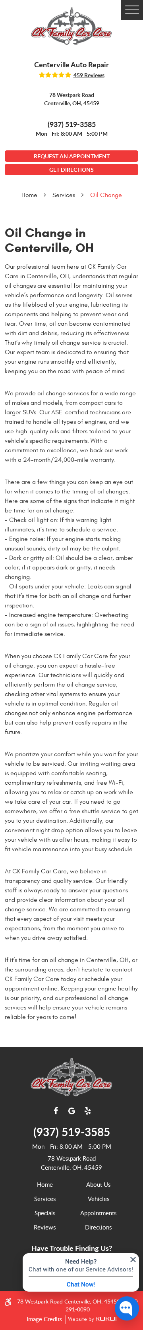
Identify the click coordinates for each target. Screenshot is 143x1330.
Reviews (45, 1227)
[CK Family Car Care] (71, 26)
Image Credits (45, 1319)
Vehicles (98, 1199)
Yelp (87, 1111)
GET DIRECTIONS (71, 169)
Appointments (98, 1213)
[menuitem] (45, 1184)
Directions (98, 1227)
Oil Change (106, 195)
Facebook (56, 1111)
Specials (45, 1213)
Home (29, 195)
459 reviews (88, 75)
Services (63, 195)
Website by (91, 1319)
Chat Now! (81, 1284)
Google (71, 1111)
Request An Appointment (72, 156)
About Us (98, 1184)
